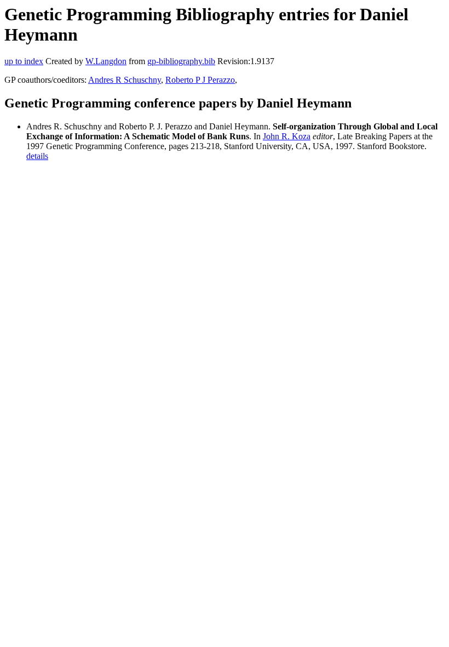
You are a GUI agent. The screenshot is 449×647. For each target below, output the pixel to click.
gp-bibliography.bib (181, 61)
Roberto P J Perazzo (200, 79)
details (37, 156)
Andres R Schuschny (124, 79)
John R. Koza (286, 136)
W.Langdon (105, 61)
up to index (23, 61)
